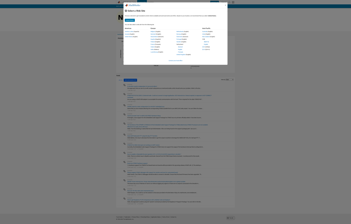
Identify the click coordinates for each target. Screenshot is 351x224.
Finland (153, 41)
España (153, 39)
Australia (204, 31)
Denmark (153, 34)
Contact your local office (175, 60)
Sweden (179, 41)
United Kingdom (181, 54)
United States (128, 36)
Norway (179, 34)
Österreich (179, 36)
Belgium (153, 31)
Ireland (153, 47)
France (153, 44)
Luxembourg (154, 52)
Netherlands (180, 31)
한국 (203, 49)
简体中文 (206, 41)
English (180, 49)
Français (180, 52)
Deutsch (180, 47)
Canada (127, 34)
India (203, 34)
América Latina (129, 31)
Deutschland (154, 36)
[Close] (225, 5)
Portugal (179, 39)
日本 (203, 47)
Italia (152, 49)
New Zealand (206, 36)
